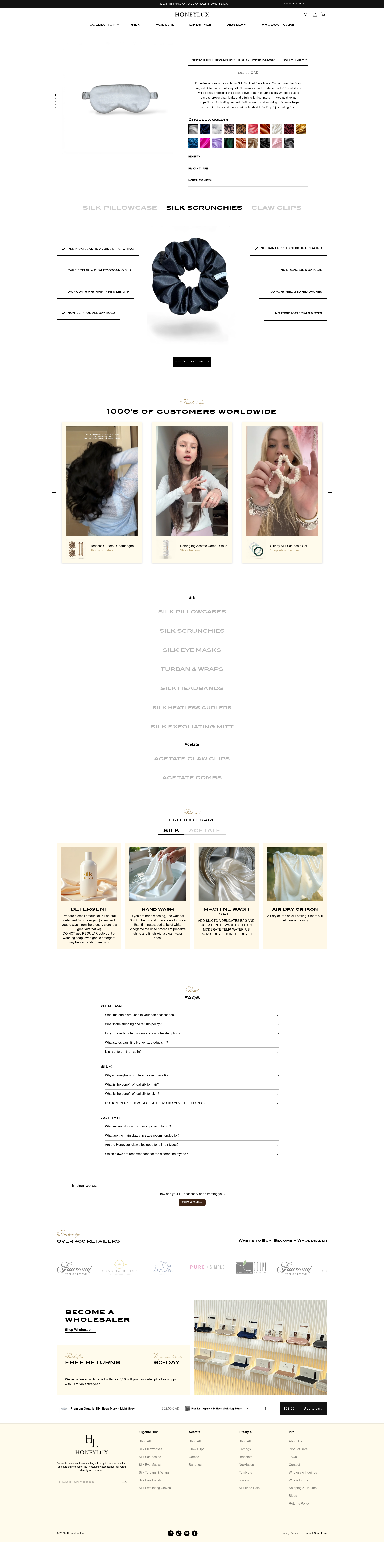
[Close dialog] (246, 717)
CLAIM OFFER (211, 784)
